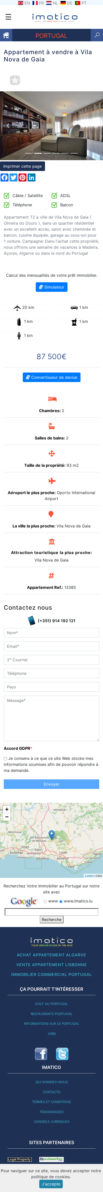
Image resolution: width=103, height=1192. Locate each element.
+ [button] (6, 809)
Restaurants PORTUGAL (51, 1014)
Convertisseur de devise (53, 377)
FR (41, 3)
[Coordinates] (51, 835)
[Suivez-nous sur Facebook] (41, 1054)
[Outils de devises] (51, 1159)
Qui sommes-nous (52, 1082)
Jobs (52, 1034)
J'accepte (51, 1183)
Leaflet (89, 876)
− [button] (6, 817)
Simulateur (53, 287)
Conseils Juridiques (52, 1122)
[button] (8, 125)
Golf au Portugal (51, 1004)
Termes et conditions (51, 1102)
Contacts (51, 1092)
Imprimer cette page (22, 166)
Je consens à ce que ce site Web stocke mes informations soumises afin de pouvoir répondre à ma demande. (51, 764)
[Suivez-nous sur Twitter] (62, 1054)
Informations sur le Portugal (51, 1024)
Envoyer (51, 784)
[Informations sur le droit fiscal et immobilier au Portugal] (20, 1159)
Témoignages (52, 1112)
